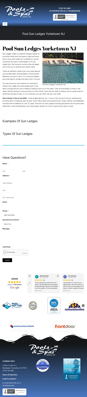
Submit (7, 260)
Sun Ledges (7, 54)
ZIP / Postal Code (8, 197)
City (4, 190)
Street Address (7, 183)
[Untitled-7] (43, 359)
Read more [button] (33, 290)
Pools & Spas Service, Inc (38, 98)
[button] (83, 283)
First (4, 171)
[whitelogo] (20, 6)
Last (24, 171)
